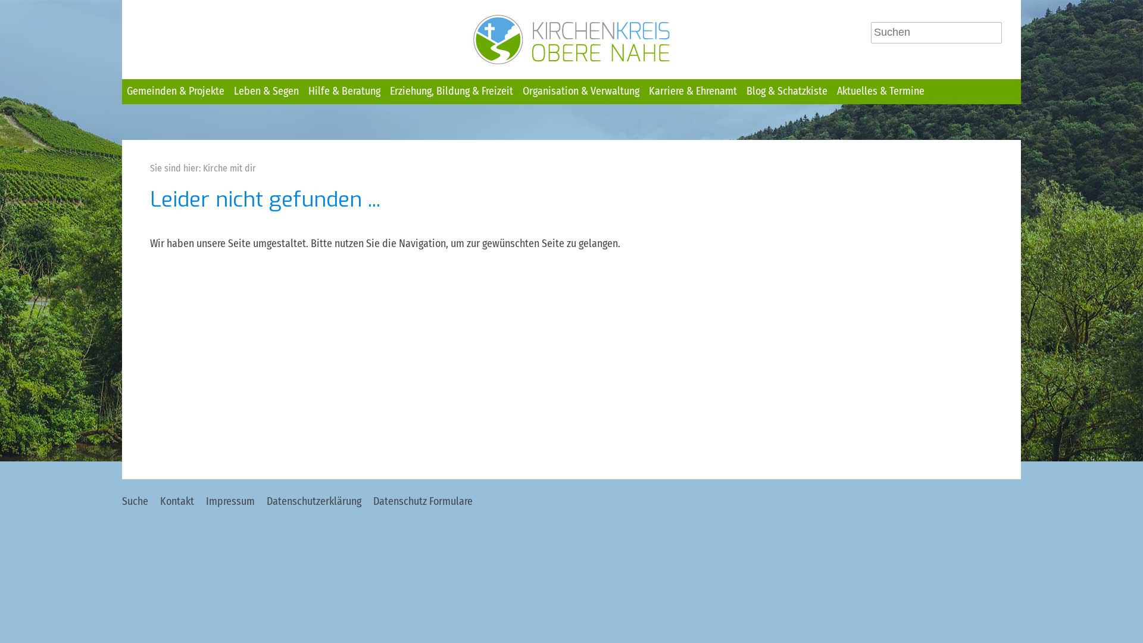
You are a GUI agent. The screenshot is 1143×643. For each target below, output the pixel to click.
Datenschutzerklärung (314, 501)
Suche (135, 501)
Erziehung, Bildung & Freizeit (451, 91)
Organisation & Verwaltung (581, 91)
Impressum (230, 501)
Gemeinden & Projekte (175, 91)
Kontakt (177, 501)
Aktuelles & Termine (881, 91)
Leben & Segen (266, 91)
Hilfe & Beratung (344, 91)
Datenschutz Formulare (423, 501)
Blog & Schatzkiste (787, 91)
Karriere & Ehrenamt (693, 91)
